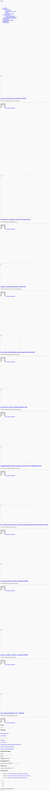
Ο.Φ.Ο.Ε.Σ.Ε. (3, 742)
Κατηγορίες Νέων (3, 763)
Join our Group (3, 735)
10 (3, 785)
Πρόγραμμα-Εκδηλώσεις (9, 18)
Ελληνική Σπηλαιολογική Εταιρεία (7, 746)
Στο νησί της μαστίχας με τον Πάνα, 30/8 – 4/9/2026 (18, 773)
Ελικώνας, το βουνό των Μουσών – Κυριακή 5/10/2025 (14, 654)
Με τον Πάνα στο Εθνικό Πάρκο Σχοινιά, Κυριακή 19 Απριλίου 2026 (17, 352)
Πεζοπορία (2, 740)
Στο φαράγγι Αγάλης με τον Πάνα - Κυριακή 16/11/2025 (14, 581)
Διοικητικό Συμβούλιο (9, 13)
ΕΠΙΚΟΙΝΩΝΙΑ (6, 22)
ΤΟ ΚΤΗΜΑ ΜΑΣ (6, 14)
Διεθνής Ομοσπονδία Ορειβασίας (6, 748)
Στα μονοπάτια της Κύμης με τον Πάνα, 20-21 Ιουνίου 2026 (15, 219)
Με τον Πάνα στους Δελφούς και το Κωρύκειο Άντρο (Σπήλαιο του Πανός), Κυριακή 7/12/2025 (24, 524)
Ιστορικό (7, 12)
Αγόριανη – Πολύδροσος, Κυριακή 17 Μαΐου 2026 (13, 286)
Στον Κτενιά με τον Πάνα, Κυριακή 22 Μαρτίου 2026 (13, 407)
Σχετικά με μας (8, 10)
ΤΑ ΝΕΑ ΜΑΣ (6, 19)
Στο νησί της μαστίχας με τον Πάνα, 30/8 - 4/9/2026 (13, 98)
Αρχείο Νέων (3, 768)
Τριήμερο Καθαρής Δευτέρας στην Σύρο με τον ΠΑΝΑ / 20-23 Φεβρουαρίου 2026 (20, 465)
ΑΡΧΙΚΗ (5, 8)
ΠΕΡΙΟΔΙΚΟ (5, 21)
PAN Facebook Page (4, 733)
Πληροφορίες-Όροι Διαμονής (11, 16)
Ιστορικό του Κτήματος (9, 15)
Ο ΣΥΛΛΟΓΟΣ (6, 9)
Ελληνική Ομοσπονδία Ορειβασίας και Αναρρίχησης (10, 744)
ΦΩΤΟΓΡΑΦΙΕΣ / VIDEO (8, 20)
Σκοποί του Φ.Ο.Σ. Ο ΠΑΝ (10, 11)
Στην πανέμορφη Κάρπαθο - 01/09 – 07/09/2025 (12, 713)
